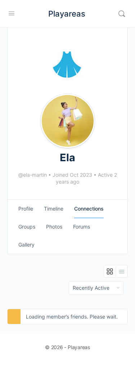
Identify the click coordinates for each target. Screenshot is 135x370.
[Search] (121, 13)
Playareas (66, 13)
